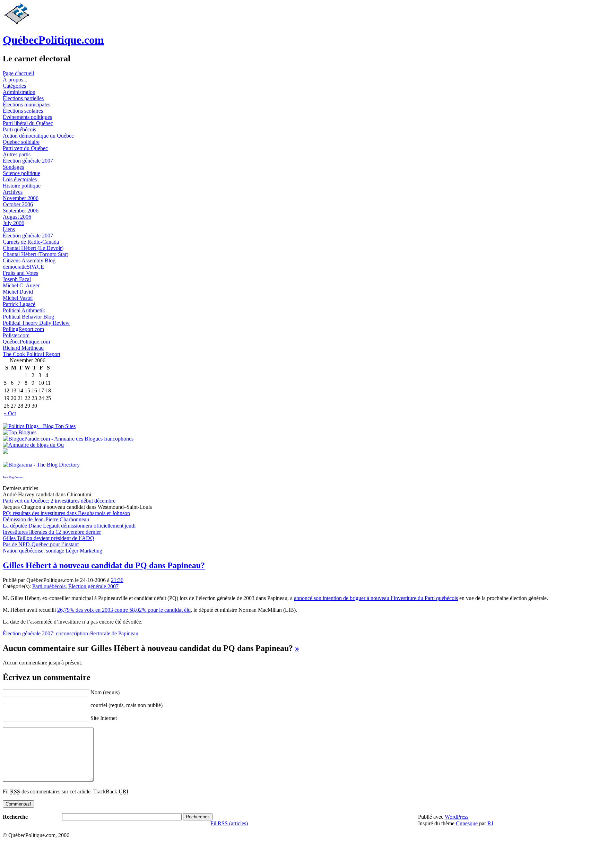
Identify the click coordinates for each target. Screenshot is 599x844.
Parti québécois (19, 129)
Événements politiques (27, 117)
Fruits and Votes (20, 273)
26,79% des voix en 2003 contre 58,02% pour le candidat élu (124, 610)
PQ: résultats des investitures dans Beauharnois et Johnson (66, 513)
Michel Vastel (18, 298)
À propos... (15, 79)
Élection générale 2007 (28, 161)
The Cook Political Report (31, 354)
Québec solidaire (21, 142)
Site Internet (103, 718)
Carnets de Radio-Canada (31, 242)
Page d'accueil (18, 73)
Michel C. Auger (21, 285)
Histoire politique (22, 186)
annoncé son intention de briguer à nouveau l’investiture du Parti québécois (376, 598)
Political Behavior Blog (28, 317)
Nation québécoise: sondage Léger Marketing (52, 551)
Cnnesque (467, 823)
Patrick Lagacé (19, 304)
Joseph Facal (17, 279)
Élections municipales (26, 104)
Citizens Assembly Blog (29, 260)
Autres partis (17, 154)
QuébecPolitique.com (53, 40)
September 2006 (20, 211)
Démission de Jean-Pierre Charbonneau (46, 519)
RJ (490, 823)
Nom (96, 692)
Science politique (21, 173)
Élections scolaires (23, 111)
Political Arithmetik (24, 310)
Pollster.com (16, 335)
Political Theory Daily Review (36, 323)
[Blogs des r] (33, 445)
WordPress (456, 817)
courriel (98, 705)
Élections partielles (23, 98)
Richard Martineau (23, 348)
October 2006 (18, 204)
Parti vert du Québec (25, 148)
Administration (19, 92)
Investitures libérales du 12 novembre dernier (52, 532)
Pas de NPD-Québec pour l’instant (41, 544)
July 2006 (13, 223)
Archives (13, 192)
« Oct (10, 413)
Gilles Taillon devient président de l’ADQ (48, 538)
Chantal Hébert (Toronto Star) (35, 254)
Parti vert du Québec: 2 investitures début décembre (59, 501)
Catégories (14, 86)
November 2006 (20, 198)
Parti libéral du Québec (28, 123)
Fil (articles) (229, 823)
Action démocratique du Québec (38, 136)
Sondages (13, 167)
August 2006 (17, 217)
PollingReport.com (23, 329)
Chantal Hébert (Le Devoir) (33, 248)
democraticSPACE (23, 267)
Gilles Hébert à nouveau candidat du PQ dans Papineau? (104, 565)
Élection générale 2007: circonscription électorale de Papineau (70, 633)
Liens (9, 229)
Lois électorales (20, 179)
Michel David (18, 292)
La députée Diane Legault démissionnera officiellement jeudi (69, 526)
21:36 (117, 580)
